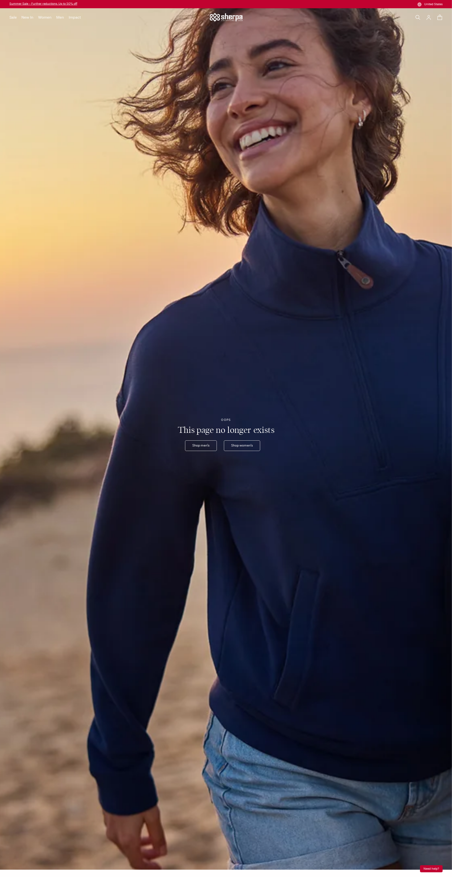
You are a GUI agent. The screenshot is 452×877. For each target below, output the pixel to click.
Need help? (431, 869)
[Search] (417, 17)
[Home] (226, 17)
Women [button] (45, 17)
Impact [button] (75, 17)
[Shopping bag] (440, 17)
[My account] (428, 17)
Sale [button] (13, 17)
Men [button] (60, 17)
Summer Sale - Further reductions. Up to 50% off (43, 3)
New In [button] (27, 17)
